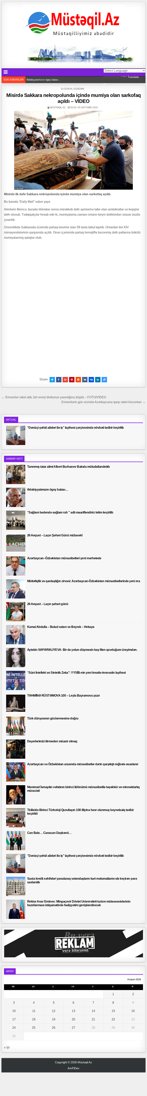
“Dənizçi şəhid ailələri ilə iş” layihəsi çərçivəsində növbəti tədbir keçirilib (75, 427)
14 (93, 1011)
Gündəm (79, 89)
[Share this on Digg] (91, 379)
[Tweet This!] (52, 379)
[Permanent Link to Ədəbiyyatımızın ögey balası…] (15, 497)
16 (133, 1011)
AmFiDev (73, 1068)
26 (53, 1027)
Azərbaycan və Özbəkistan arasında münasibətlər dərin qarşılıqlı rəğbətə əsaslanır (82, 764)
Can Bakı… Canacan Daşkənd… (49, 832)
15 (113, 1011)
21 (93, 1019)
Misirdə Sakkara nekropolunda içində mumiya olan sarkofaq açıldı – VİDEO (73, 98)
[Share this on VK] (84, 379)
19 (53, 1019)
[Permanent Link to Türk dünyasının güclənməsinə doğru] (15, 726)
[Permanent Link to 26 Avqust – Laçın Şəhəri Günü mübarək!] (15, 543)
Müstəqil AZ (57, 107)
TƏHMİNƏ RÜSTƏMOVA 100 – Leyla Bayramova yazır (63, 695)
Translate (133, 76)
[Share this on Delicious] (104, 379)
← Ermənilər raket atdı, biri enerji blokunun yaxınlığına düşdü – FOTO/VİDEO (54, 397)
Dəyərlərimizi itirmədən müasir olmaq (52, 741)
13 (73, 1011)
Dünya (68, 89)
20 (73, 1019)
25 (33, 1027)
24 (14, 1027)
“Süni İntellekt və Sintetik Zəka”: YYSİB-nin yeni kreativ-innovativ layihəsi (76, 672)
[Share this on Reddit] (78, 379)
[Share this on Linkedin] (97, 379)
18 (33, 1019)
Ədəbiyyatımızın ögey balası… (47, 489)
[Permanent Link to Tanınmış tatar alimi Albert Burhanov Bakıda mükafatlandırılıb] (15, 474)
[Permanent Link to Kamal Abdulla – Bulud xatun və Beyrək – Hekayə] (15, 634)
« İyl (7, 1047)
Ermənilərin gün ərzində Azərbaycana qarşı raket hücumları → (103, 402)
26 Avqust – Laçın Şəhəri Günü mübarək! (55, 535)
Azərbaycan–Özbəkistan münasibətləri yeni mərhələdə (64, 558)
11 (33, 1011)
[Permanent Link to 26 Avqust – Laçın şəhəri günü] (15, 611)
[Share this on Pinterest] (71, 379)
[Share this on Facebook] (58, 379)
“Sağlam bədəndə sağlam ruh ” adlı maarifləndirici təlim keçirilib (61, 79)
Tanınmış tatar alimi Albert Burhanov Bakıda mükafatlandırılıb (68, 466)
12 (53, 1011)
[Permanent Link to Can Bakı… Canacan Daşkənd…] (15, 840)
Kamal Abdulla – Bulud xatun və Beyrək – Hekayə (60, 626)
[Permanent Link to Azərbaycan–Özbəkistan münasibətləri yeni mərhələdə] (15, 566)
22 (113, 1019)
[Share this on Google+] (65, 379)
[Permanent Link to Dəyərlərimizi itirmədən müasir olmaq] (15, 749)
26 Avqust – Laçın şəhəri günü (47, 604)
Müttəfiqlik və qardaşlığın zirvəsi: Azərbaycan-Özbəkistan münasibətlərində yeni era (83, 581)
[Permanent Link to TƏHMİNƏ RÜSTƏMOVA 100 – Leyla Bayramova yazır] (15, 703)
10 (14, 1011)
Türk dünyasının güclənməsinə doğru (52, 718)
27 (73, 1027)
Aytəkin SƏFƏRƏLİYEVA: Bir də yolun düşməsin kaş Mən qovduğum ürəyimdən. (82, 649)
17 (14, 1019)
